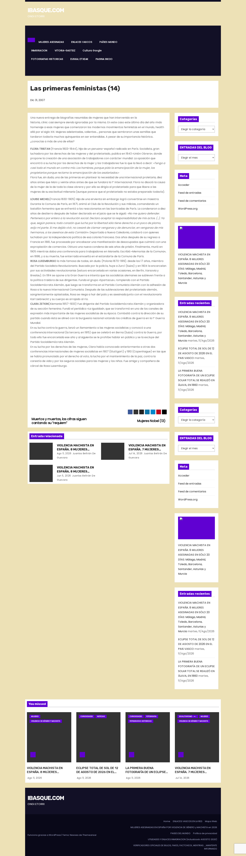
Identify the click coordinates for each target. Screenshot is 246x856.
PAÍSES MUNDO (108, 42)
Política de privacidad (205, 833)
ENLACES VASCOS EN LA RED (187, 821)
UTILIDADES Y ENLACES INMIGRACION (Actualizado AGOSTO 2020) (182, 839)
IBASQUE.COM (46, 10)
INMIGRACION (39, 50)
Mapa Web (211, 821)
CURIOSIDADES (86, 716)
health (159, 127)
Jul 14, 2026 (136, 453)
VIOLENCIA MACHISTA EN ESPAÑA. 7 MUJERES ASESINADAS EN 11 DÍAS (147, 449)
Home (166, 821)
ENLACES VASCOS (81, 42)
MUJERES (35, 716)
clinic (44, 122)
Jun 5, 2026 (64, 475)
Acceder (183, 185)
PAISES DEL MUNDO (180, 833)
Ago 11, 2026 (64, 453)
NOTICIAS (101, 716)
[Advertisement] (170, 50)
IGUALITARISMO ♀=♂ (187, 716)
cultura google (92, 50)
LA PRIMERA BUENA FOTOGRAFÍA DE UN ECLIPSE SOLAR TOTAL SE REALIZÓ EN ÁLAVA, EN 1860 (147, 774)
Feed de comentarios (192, 201)
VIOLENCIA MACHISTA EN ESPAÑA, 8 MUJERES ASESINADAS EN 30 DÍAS (75, 471)
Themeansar (90, 835)
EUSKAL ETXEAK (79, 59)
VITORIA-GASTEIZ (65, 50)
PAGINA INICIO (104, 59)
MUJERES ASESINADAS (51, 42)
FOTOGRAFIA (151, 716)
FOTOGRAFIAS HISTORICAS (47, 59)
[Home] (31, 40)
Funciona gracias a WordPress (44, 835)
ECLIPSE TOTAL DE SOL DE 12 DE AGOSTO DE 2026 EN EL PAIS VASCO (196, 353)
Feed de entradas (189, 193)
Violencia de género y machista (45, 721)
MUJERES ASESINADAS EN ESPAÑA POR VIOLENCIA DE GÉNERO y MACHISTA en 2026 (174, 827)
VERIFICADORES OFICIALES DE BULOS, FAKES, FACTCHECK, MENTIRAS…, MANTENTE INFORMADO (175, 847)
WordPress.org (187, 209)
